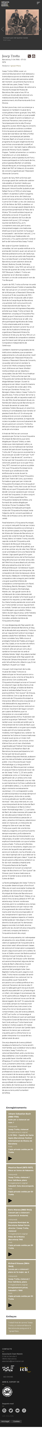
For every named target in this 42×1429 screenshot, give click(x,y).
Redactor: (11, 66)
